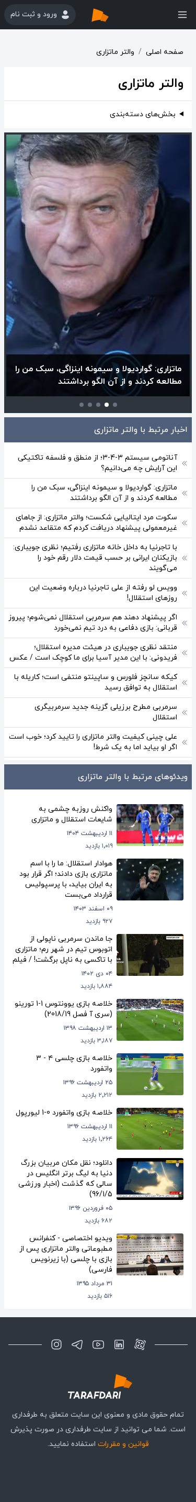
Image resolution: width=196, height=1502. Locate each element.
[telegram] (77, 1344)
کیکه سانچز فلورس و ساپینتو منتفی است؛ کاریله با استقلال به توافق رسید (95, 682)
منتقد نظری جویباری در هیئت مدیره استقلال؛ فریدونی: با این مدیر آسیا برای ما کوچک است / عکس (93, 652)
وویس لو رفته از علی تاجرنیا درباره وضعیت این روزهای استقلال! (103, 593)
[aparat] (140, 1344)
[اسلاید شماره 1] (115, 405)
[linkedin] (119, 1344)
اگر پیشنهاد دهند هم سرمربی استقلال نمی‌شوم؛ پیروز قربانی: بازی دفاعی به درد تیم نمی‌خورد (92, 623)
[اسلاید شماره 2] (107, 405)
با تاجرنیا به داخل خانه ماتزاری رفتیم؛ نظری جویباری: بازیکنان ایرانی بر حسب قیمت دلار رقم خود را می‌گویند (95, 557)
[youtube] (98, 1344)
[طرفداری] (111, 14)
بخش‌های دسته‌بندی (143, 114)
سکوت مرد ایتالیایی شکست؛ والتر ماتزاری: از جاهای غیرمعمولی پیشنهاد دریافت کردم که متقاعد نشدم (96, 523)
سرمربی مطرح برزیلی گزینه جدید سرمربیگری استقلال (105, 712)
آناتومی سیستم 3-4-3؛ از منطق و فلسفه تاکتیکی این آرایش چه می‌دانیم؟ (97, 463)
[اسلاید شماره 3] (98, 405)
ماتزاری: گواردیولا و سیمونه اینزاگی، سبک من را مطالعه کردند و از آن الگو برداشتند (104, 493)
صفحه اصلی (164, 52)
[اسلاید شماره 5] (81, 405)
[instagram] (56, 1344)
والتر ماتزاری (115, 52)
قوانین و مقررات (123, 1444)
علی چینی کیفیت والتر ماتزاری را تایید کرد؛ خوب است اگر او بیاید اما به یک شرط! (93, 742)
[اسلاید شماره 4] (90, 405)
